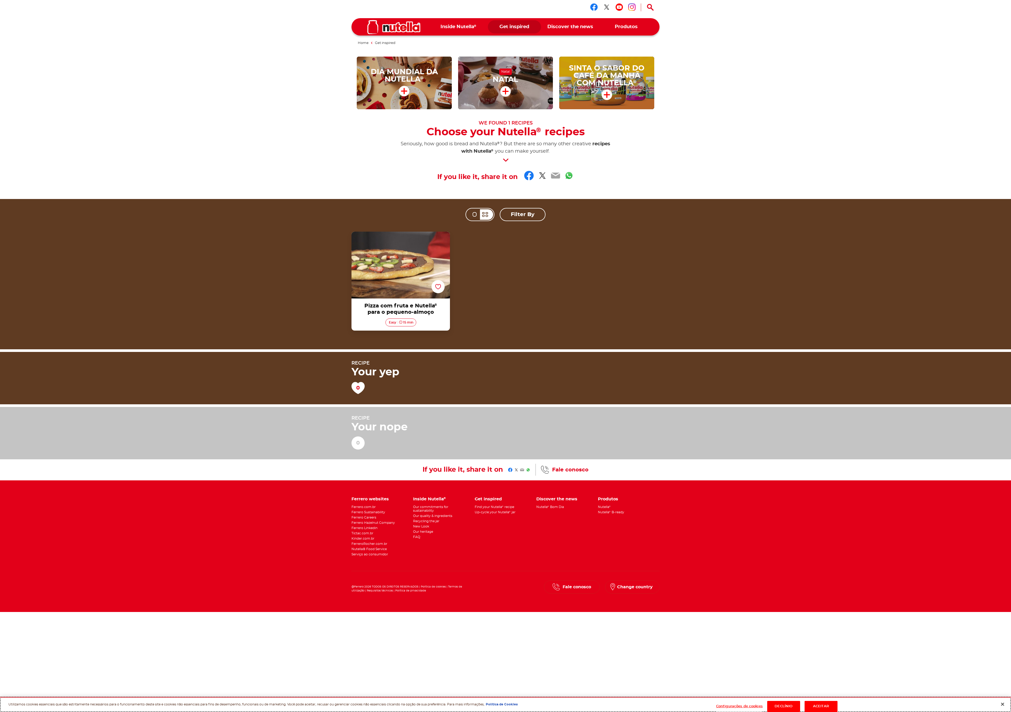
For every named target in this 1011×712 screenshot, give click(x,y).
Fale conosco (570, 469)
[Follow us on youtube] (619, 7)
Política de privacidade (410, 590)
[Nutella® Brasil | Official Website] (393, 27)
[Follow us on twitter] (606, 7)
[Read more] (505, 160)
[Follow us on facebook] (594, 7)
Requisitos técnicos (380, 590)
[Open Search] (650, 7)
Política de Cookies (502, 704)
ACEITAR (821, 706)
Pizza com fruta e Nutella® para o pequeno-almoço (401, 238)
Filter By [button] (522, 214)
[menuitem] (458, 27)
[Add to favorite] (438, 286)
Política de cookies (433, 586)
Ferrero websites (370, 499)
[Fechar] (1002, 704)
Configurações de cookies (739, 706)
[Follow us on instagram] (632, 7)
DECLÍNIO (783, 706)
